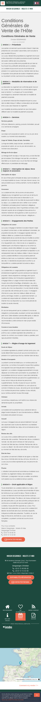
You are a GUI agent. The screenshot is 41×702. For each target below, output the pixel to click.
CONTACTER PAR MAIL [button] (14, 539)
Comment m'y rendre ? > (28, 685)
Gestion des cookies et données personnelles (13, 699)
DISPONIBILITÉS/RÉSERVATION (20, 577)
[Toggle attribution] (39, 679)
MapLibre (34, 679)
